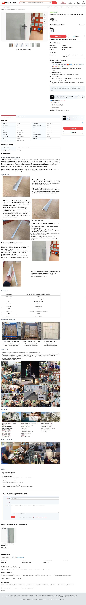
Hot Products (10, 595)
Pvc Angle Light (16, 588)
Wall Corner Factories (43, 584)
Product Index (66, 595)
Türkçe (69, 596)
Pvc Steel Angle (61, 584)
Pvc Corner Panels (6, 588)
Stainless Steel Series (26, 562)
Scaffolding (18, 575)
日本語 (58, 596)
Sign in (83, 3)
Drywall (23, 560)
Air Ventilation (46, 562)
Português (21, 596)
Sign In (51, 110)
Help (61, 7)
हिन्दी (61, 596)
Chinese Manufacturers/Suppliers (27, 595)
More (2, 590)
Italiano (36, 596)
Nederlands (45, 596)
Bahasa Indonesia (80, 596)
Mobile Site (72, 595)
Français (25, 596)
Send (13, 517)
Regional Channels (58, 595)
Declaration (57, 599)
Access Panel (4, 560)
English (11, 596)
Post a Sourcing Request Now (40, 517)
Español (15, 596)
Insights (77, 595)
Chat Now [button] (77, 36)
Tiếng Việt (74, 596)
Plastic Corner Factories (19, 584)
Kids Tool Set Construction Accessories (63, 575)
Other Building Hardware (7, 575)
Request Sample (72, 39)
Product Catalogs (20, 557)
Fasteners (66, 560)
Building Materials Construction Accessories (11, 578)
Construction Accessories (20, 9)
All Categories (6, 7)
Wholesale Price (45, 595)
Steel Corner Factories (7, 584)
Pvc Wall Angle (70, 584)
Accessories (3, 562)
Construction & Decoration (10, 9)
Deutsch (40, 596)
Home (2, 9)
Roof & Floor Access (47, 560)
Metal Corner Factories (32, 584)
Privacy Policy (63, 599)
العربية (50, 596)
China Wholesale (37, 595)
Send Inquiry (58, 36)
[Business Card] (82, 122)
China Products (17, 595)
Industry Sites (51, 595)
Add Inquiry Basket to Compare (24, 49)
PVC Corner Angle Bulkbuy (27, 588)
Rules (84, 7)
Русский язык (31, 596)
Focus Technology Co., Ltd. (34, 599)
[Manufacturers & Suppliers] (8, 2)
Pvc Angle (53, 584)
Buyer (55, 7)
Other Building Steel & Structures (30, 575)
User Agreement (50, 599)
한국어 (54, 596)
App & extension (69, 7)
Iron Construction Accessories (45, 575)
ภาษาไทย (65, 596)
